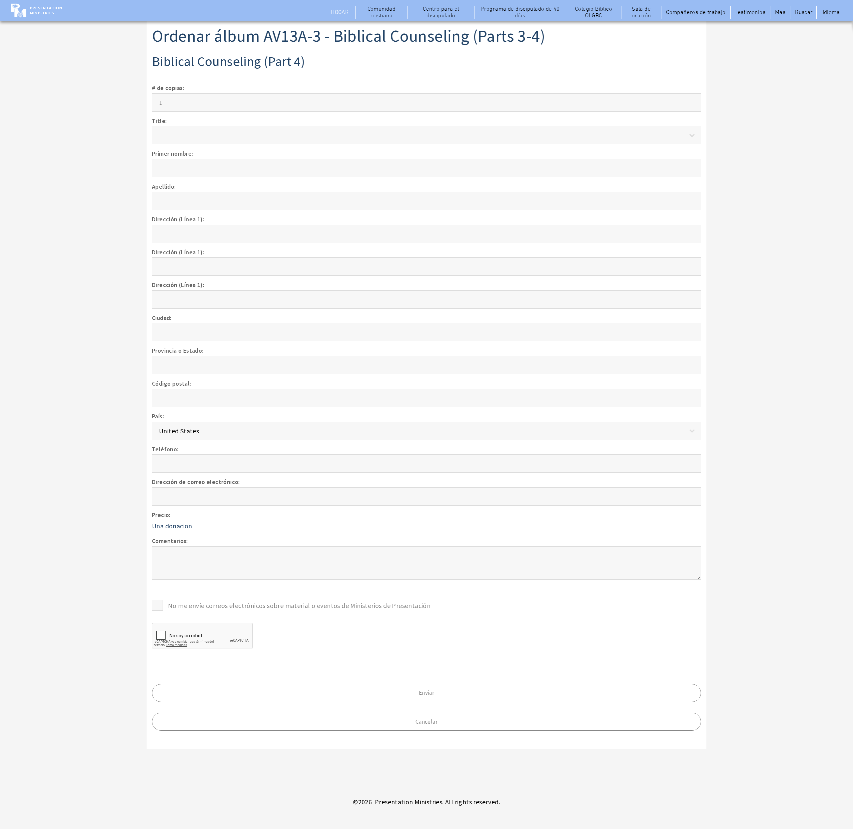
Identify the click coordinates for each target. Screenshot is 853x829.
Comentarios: (170, 541)
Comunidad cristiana (382, 12)
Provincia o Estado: (178, 350)
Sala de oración (641, 12)
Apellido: (164, 186)
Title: (159, 121)
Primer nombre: (172, 153)
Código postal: (171, 383)
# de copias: (168, 88)
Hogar (340, 12)
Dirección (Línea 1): (178, 219)
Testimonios (750, 12)
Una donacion (172, 526)
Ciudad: (162, 318)
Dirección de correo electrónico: (196, 482)
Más (780, 12)
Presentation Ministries (46, 10)
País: (158, 416)
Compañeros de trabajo (695, 12)
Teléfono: (165, 449)
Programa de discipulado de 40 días (520, 12)
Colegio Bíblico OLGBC (593, 12)
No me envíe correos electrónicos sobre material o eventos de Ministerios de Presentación (299, 605)
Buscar (804, 12)
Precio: (161, 515)
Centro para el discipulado (441, 12)
